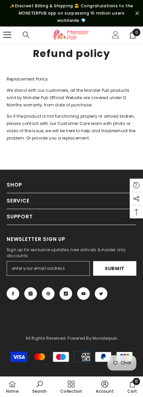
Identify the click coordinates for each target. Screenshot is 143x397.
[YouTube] (83, 293)
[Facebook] (13, 293)
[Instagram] (30, 293)
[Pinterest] (48, 293)
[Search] (26, 35)
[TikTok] (66, 293)
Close (137, 13)
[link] (39, 387)
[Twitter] (101, 293)
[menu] (7, 35)
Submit (115, 268)
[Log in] (115, 34)
